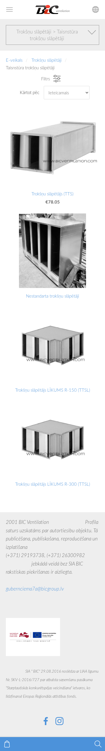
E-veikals (14, 60)
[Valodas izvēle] (96, 9)
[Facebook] (46, 721)
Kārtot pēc (29, 92)
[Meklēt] (98, 744)
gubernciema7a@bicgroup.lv (35, 588)
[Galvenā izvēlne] (9, 9)
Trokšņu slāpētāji (47, 60)
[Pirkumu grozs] (7, 744)
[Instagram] (59, 721)
